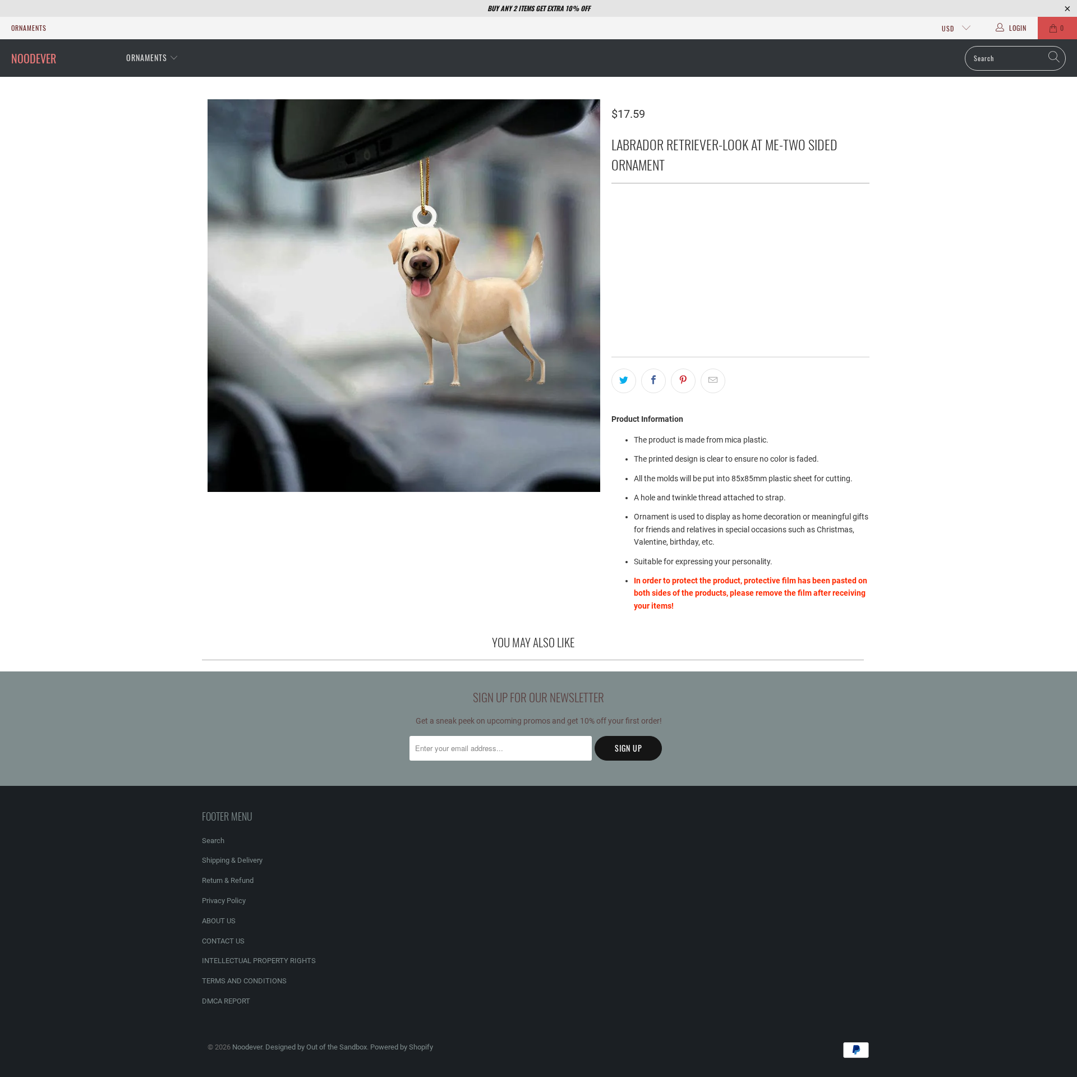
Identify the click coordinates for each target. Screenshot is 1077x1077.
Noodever (247, 1047)
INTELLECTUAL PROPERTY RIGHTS (259, 960)
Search (213, 840)
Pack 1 (630, 226)
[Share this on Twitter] (623, 381)
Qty (617, 258)
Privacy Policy (224, 900)
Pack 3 (711, 226)
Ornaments (29, 28)
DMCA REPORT (226, 1001)
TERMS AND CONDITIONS (244, 981)
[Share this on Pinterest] (683, 381)
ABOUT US (219, 921)
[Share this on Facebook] (653, 381)
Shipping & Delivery (232, 860)
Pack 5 (752, 226)
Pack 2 (671, 226)
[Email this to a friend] (713, 381)
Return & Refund (228, 880)
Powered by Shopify (401, 1047)
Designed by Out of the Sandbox (316, 1047)
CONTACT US (223, 941)
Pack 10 (795, 226)
